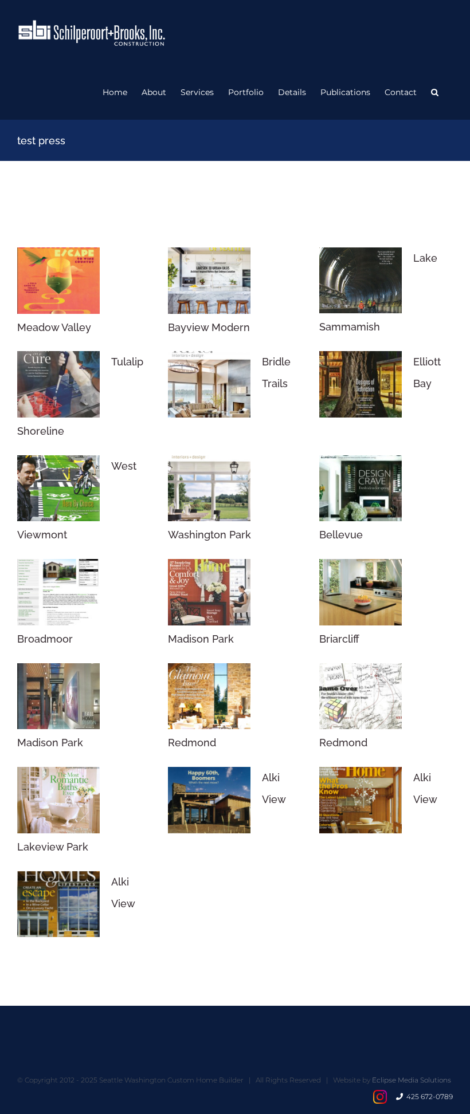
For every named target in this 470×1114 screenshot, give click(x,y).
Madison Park (201, 639)
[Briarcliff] (360, 592)
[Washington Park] (209, 488)
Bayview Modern (209, 327)
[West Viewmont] (58, 488)
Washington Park (209, 535)
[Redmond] (209, 696)
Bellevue (341, 535)
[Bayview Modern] (209, 280)
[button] (434, 92)
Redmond (192, 743)
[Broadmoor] (58, 592)
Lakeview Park (52, 847)
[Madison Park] (209, 592)
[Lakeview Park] (58, 800)
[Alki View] (209, 800)
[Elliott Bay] (360, 384)
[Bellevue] (360, 488)
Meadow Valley (54, 327)
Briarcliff (339, 639)
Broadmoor (45, 639)
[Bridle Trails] (209, 384)
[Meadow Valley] (58, 280)
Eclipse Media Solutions (411, 1080)
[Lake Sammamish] (360, 280)
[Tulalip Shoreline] (58, 384)
